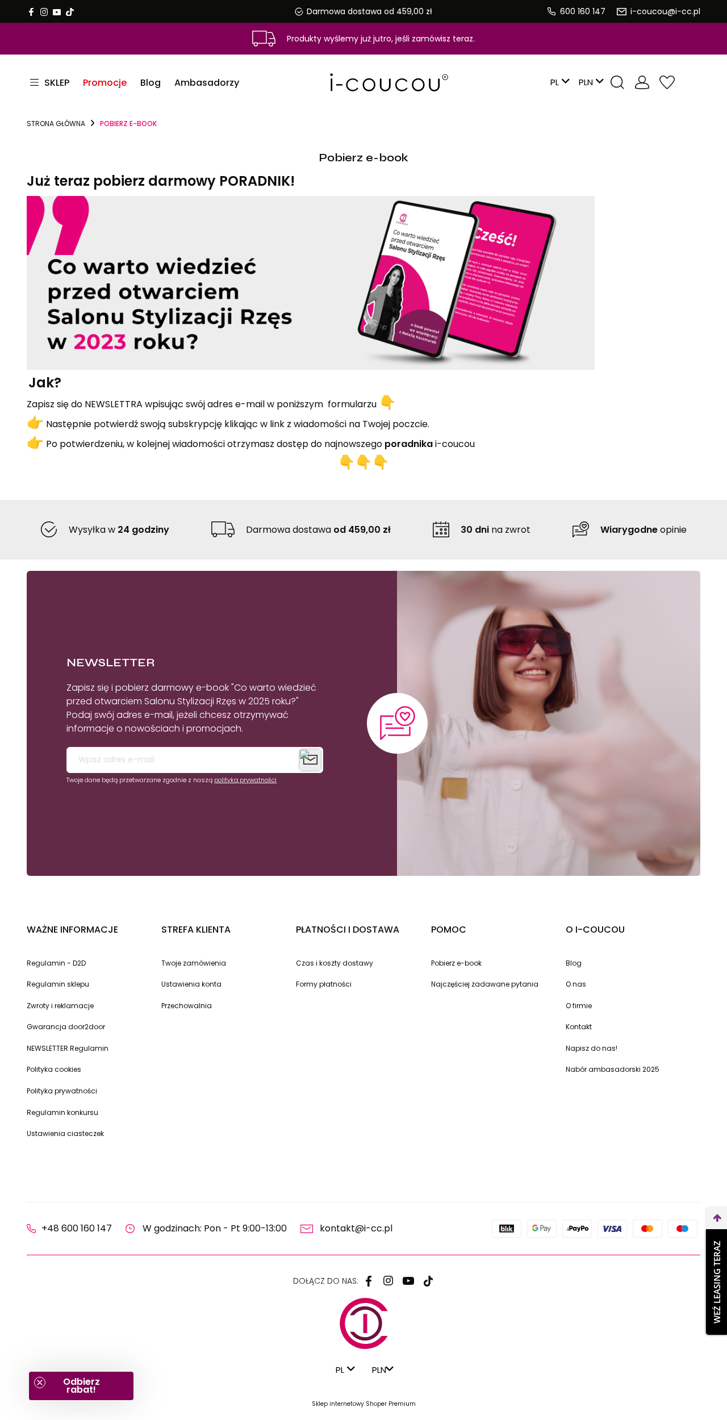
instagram (44, 12)
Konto (642, 82)
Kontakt (579, 1026)
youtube (57, 12)
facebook (31, 12)
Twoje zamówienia (193, 963)
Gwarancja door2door (66, 1026)
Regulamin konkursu (62, 1112)
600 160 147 (582, 11)
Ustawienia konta (191, 984)
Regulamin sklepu (58, 984)
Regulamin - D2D (56, 963)
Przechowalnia (667, 82)
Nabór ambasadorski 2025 (612, 1069)
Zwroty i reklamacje (60, 1005)
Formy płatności (324, 984)
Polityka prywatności (62, 1091)
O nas (576, 984)
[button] (81, 1386)
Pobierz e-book (456, 963)
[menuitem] (104, 82)
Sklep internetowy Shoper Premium (364, 1404)
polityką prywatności (245, 779)
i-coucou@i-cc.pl (665, 11)
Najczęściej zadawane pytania (484, 984)
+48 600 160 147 (76, 1228)
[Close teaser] (39, 1382)
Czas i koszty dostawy (334, 963)
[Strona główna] (363, 82)
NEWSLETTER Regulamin (67, 1048)
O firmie (579, 1005)
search (617, 82)
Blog (574, 963)
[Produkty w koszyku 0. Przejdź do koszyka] (691, 82)
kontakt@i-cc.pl (356, 1228)
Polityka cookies (54, 1069)
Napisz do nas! (591, 1048)
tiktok (70, 12)
